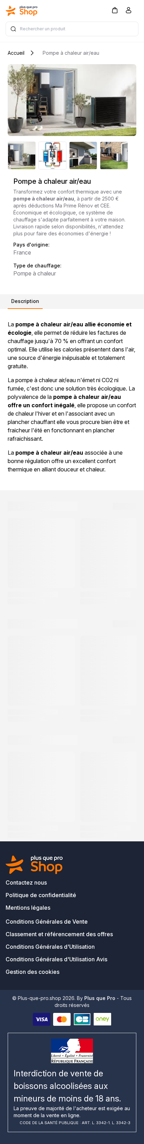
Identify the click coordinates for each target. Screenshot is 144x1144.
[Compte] (128, 11)
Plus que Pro (99, 998)
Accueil (16, 53)
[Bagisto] (22, 11)
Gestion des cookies (32, 971)
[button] (114, 10)
